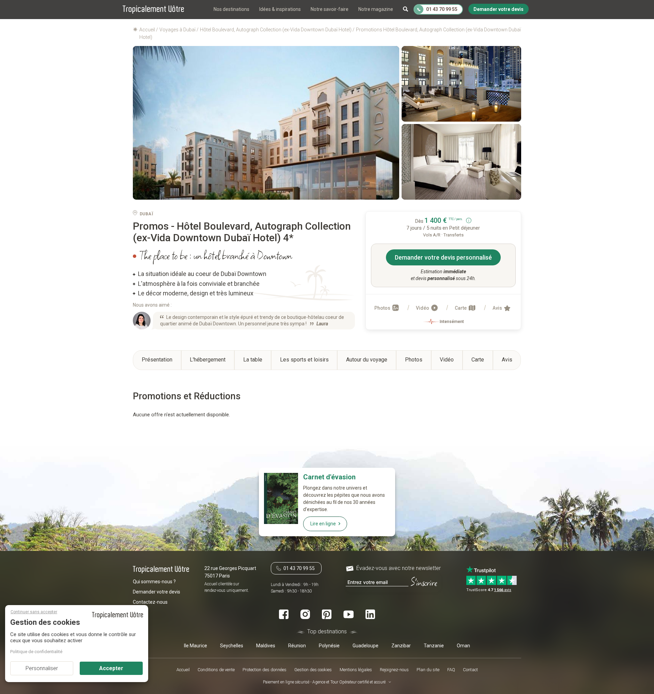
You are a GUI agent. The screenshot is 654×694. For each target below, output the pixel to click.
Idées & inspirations (280, 9)
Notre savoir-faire (329, 9)
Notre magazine (375, 9)
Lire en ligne (323, 523)
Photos (382, 308)
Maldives (265, 645)
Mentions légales (356, 669)
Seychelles (231, 645)
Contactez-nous (150, 602)
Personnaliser (42, 668)
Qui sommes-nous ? (154, 581)
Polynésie (329, 645)
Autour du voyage (366, 359)
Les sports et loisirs (304, 359)
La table (252, 359)
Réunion (297, 645)
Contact (470, 669)
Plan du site (428, 669)
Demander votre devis (156, 592)
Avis (498, 308)
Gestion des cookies (313, 669)
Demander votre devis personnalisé (443, 257)
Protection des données (264, 669)
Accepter (111, 668)
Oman (463, 645)
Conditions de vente (216, 669)
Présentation (157, 359)
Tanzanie (434, 645)
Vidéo (423, 308)
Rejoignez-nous (394, 669)
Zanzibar (401, 645)
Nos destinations (231, 9)
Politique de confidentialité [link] (36, 651)
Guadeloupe (365, 645)
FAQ (451, 669)
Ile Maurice (195, 645)
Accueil (183, 669)
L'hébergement (207, 359)
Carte (461, 308)
